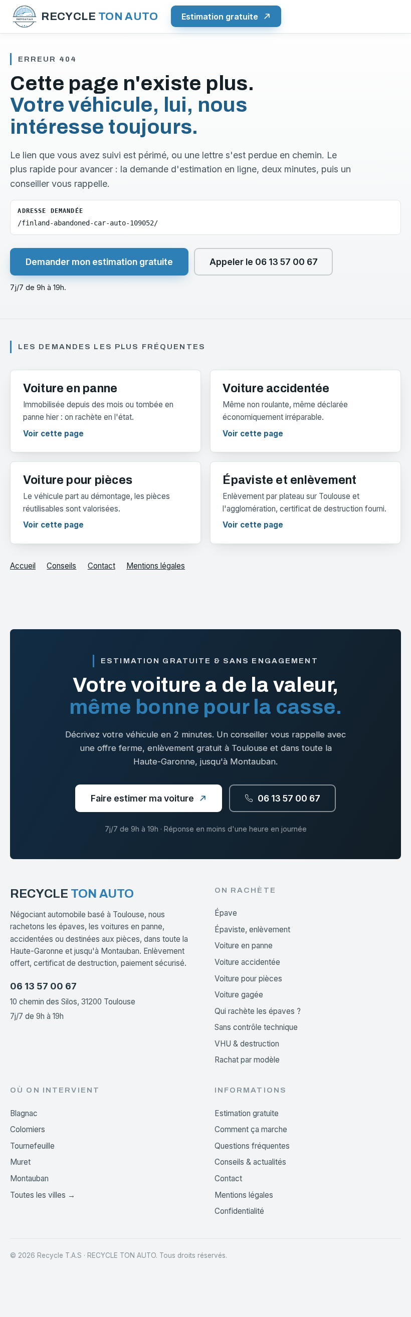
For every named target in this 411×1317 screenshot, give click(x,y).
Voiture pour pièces (248, 978)
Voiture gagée (239, 994)
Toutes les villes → (42, 1195)
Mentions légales (155, 566)
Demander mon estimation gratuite (99, 261)
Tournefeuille (32, 1146)
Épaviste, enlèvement (252, 929)
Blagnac (24, 1113)
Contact (101, 566)
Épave (226, 913)
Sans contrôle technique (256, 1027)
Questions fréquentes (252, 1146)
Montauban (29, 1178)
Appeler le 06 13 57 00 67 (264, 261)
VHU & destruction (247, 1043)
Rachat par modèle (247, 1060)
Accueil (23, 566)
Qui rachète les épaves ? (258, 1011)
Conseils (61, 566)
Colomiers (27, 1129)
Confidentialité (239, 1211)
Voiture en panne (244, 945)
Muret (20, 1162)
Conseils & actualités (250, 1162)
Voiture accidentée (247, 962)
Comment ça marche (251, 1129)
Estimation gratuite (247, 1113)
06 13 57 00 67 (43, 985)
